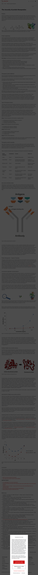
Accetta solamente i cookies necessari (19, 567)
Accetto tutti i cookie (19, 562)
